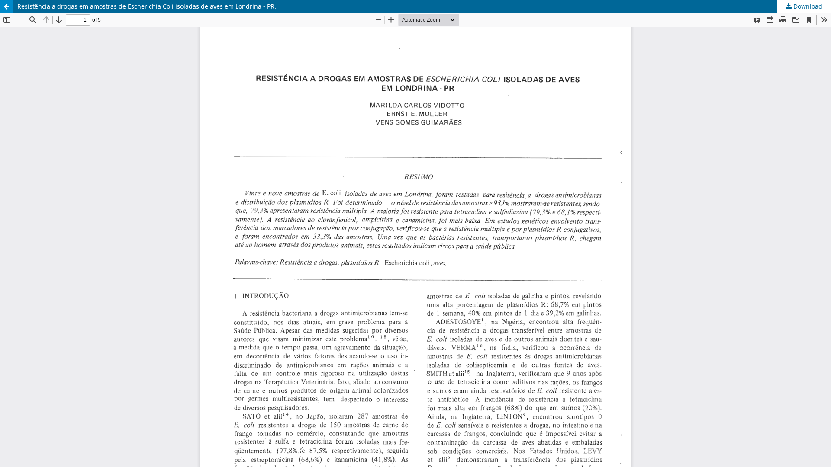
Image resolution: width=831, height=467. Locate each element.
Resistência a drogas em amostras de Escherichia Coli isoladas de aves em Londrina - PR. (146, 6)
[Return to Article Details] (6, 6)
